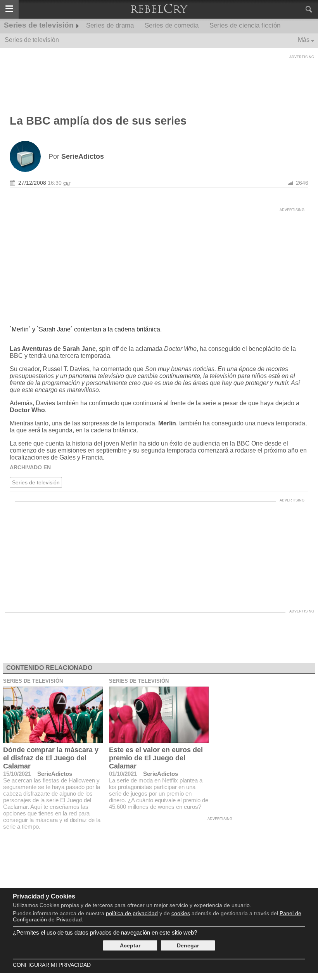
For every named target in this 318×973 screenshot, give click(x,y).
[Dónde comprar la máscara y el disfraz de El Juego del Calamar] (53, 715)
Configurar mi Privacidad (52, 965)
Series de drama (110, 25)
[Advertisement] (159, 79)
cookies (180, 913)
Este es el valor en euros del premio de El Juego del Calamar (156, 758)
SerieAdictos (54, 773)
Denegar (188, 945)
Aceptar (130, 945)
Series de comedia (172, 25)
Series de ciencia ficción (244, 25)
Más (303, 39)
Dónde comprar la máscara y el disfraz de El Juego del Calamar (51, 758)
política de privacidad (132, 913)
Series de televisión (39, 25)
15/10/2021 (17, 773)
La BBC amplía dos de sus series (98, 120)
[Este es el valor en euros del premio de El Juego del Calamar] (159, 715)
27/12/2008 (32, 183)
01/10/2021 (123, 773)
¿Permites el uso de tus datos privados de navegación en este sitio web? (105, 932)
